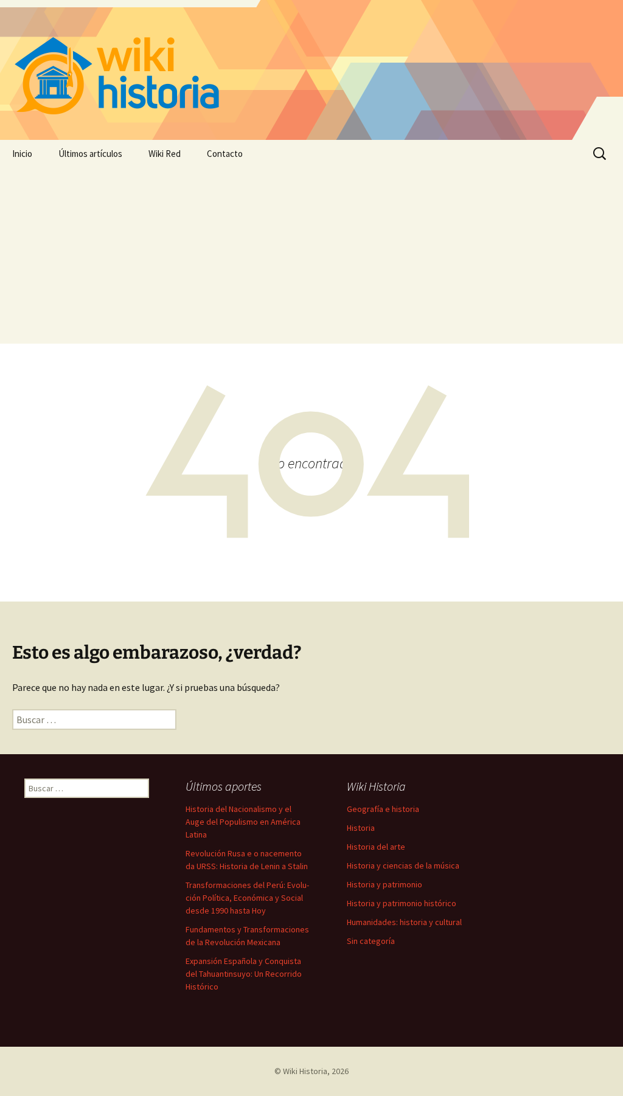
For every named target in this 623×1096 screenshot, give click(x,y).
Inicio (22, 153)
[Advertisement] (311, 258)
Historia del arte (376, 846)
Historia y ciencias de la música (403, 865)
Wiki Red (164, 153)
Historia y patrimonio (384, 884)
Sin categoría (371, 940)
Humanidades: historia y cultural (404, 922)
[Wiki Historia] (311, 70)
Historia (361, 827)
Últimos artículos (90, 153)
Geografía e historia (383, 808)
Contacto (225, 153)
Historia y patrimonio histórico (401, 903)
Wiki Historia (305, 1071)
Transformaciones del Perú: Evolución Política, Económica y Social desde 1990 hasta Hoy (247, 897)
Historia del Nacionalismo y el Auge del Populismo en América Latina (243, 821)
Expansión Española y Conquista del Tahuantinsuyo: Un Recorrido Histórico (244, 974)
